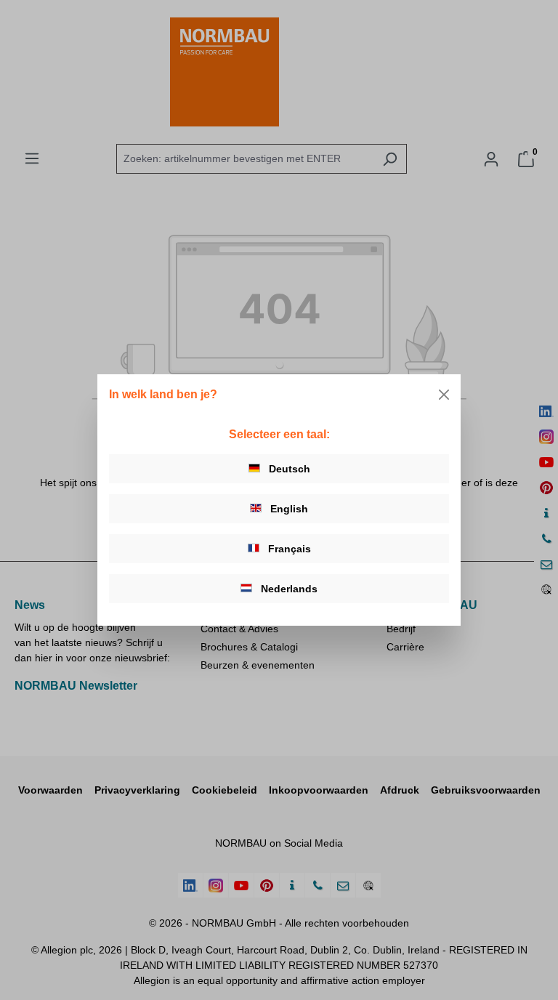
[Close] (444, 395)
